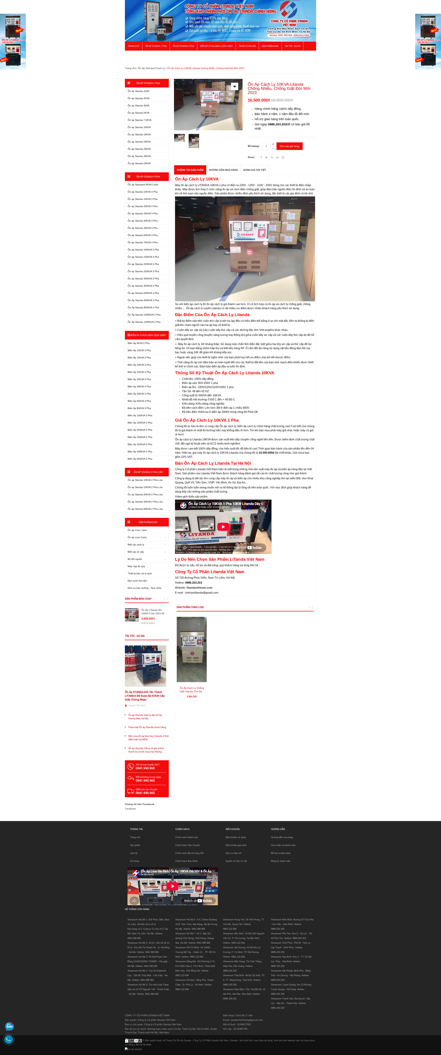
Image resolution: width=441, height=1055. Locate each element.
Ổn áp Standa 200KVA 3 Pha (143, 264)
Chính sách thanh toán (186, 837)
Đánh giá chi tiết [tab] (254, 170)
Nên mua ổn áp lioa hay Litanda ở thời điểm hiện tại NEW (148, 738)
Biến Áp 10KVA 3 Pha (139, 350)
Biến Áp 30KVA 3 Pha (139, 379)
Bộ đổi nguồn (135, 559)
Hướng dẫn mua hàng (282, 837)
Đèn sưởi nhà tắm (137, 580)
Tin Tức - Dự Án (292, 46)
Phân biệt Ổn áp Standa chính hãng (147, 727)
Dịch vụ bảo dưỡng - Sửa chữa (144, 588)
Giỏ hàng (134, 861)
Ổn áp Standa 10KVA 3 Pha (143, 191)
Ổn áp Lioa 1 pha (137, 530)
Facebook (130, 808)
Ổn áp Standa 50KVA (139, 163)
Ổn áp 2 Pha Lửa (247, 46)
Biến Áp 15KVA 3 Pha (139, 357)
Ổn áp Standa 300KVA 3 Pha (143, 278)
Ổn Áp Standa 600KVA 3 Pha (143, 300)
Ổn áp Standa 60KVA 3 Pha (143, 235)
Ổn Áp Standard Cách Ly (151, 68)
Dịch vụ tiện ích (233, 853)
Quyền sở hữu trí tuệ (236, 861)
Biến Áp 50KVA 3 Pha (139, 393)
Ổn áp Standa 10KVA (139, 127)
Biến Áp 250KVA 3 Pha (140, 437)
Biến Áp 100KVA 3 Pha (140, 415)
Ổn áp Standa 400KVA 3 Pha (143, 285)
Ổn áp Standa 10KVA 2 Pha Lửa (145, 480)
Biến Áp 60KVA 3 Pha (139, 401)
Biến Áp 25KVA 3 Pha (139, 372)
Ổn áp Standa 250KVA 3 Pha (143, 271)
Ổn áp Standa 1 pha (156, 46)
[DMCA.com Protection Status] (133, 1040)
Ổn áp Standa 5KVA (138, 112)
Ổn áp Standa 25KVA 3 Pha (143, 213)
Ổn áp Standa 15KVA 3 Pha (143, 199)
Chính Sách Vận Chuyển (187, 845)
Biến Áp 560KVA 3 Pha (140, 458)
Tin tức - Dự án (135, 636)
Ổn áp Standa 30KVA (139, 156)
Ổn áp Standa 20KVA (139, 141)
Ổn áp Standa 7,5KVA (139, 120)
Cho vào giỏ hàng (289, 146)
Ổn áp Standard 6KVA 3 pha (143, 184)
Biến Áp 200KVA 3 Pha (140, 430)
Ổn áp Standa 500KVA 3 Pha (143, 293)
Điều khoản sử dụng (236, 837)
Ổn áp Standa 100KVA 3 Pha (143, 249)
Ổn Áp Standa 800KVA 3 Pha (143, 307)
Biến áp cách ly (136, 544)
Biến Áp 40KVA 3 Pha (139, 386)
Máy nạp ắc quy (136, 566)
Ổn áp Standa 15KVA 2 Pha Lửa (145, 487)
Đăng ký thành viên (280, 861)
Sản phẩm (135, 845)
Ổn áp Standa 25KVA (139, 149)
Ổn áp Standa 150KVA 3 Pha (143, 256)
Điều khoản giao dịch (236, 845)
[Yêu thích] (234, 86)
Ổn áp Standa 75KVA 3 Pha (143, 242)
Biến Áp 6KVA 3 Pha (139, 343)
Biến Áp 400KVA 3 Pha (140, 451)
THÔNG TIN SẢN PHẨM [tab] (190, 170)
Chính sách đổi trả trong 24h (189, 853)
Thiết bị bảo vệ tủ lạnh (140, 573)
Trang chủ (135, 837)
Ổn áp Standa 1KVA (138, 91)
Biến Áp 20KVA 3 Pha (139, 364)
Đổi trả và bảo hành (280, 853)
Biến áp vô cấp (136, 551)
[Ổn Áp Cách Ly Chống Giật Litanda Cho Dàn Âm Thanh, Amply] (192, 649)
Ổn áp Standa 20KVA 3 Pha (143, 206)
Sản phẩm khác (270, 46)
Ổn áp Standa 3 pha (183, 46)
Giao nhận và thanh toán (283, 845)
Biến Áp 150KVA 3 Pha (140, 422)
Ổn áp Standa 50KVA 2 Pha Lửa (145, 509)
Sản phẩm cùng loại (190, 607)
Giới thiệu (133, 55)
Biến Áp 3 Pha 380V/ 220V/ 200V (216, 46)
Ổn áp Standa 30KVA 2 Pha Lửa (145, 501)
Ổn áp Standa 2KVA (138, 98)
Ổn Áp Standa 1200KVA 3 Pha (144, 322)
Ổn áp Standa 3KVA (138, 105)
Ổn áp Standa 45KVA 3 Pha (143, 228)
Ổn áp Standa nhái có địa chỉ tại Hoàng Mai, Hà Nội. (145, 717)
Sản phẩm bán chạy (138, 598)
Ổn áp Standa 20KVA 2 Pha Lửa (145, 494)
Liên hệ (133, 853)
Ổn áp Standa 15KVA (139, 134)
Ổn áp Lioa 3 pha (137, 537)
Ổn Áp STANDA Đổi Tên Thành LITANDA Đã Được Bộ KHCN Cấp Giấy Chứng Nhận (145, 695)
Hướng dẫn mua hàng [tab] (223, 170)
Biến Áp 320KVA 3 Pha (140, 444)
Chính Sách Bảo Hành (186, 861)
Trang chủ (133, 46)
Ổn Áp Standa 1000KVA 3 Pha (144, 314)
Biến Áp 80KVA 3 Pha (139, 408)
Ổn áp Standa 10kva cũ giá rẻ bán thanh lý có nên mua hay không (146, 750)
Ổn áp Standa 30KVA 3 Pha (143, 220)
